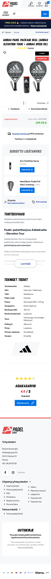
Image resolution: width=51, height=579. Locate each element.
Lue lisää (25, 263)
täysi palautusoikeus (16, 203)
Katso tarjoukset (39, 25)
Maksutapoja (41, 202)
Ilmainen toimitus (20, 133)
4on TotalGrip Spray (29, 161)
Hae (45, 14)
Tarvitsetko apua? (42, 32)
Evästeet (21, 472)
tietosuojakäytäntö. (25, 547)
